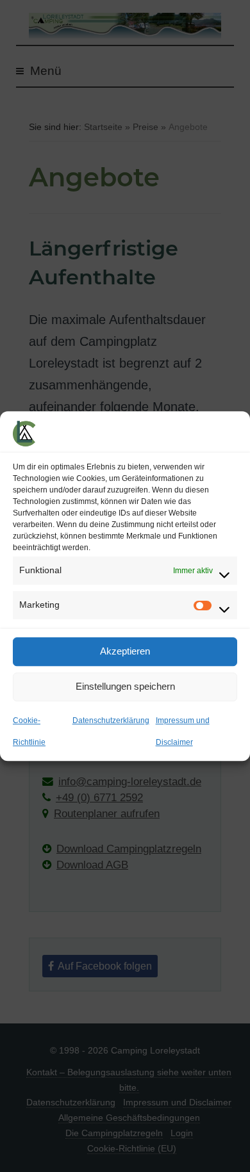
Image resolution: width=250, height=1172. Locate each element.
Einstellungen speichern (125, 686)
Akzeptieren (125, 651)
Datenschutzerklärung (110, 720)
